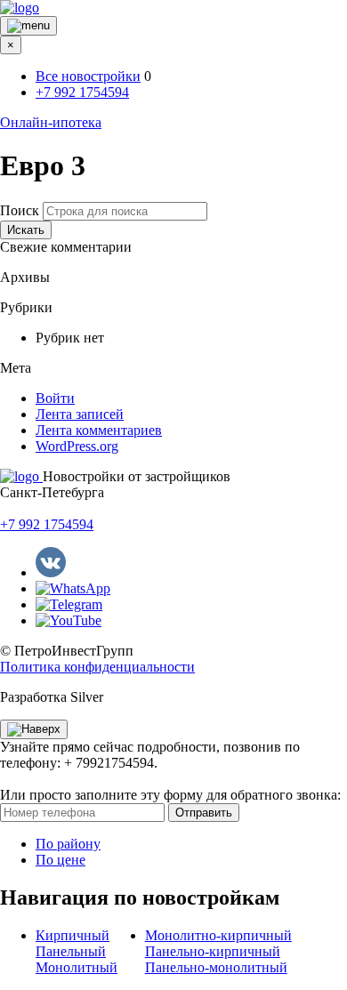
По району (68, 843)
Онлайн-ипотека (50, 122)
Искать (25, 230)
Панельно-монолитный (216, 967)
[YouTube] (68, 620)
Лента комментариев (99, 430)
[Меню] (28, 26)
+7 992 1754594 (82, 92)
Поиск (19, 210)
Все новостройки (88, 76)
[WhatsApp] (73, 588)
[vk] (51, 572)
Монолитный (76, 967)
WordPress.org (77, 446)
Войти (55, 398)
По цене (60, 859)
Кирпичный (72, 935)
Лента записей (80, 414)
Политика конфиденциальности (97, 666)
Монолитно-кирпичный (218, 935)
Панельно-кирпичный (212, 951)
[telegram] (69, 604)
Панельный (71, 951)
